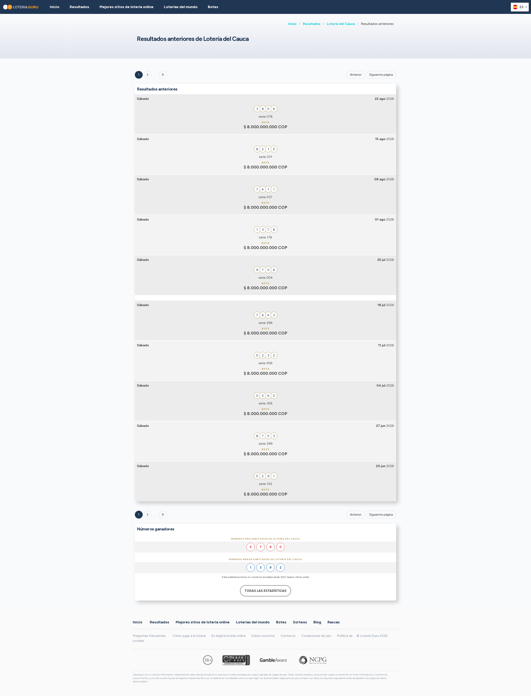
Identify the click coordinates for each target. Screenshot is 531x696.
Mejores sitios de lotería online (126, 7)
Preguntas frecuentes (149, 636)
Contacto (288, 636)
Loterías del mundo (180, 7)
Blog (317, 622)
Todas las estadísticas (265, 591)
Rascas (334, 622)
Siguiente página (381, 75)
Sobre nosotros (263, 636)
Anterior (356, 75)
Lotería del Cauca (341, 24)
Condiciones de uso (316, 636)
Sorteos (300, 622)
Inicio (292, 24)
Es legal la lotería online (228, 636)
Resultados (311, 24)
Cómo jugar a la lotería (189, 636)
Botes (213, 7)
